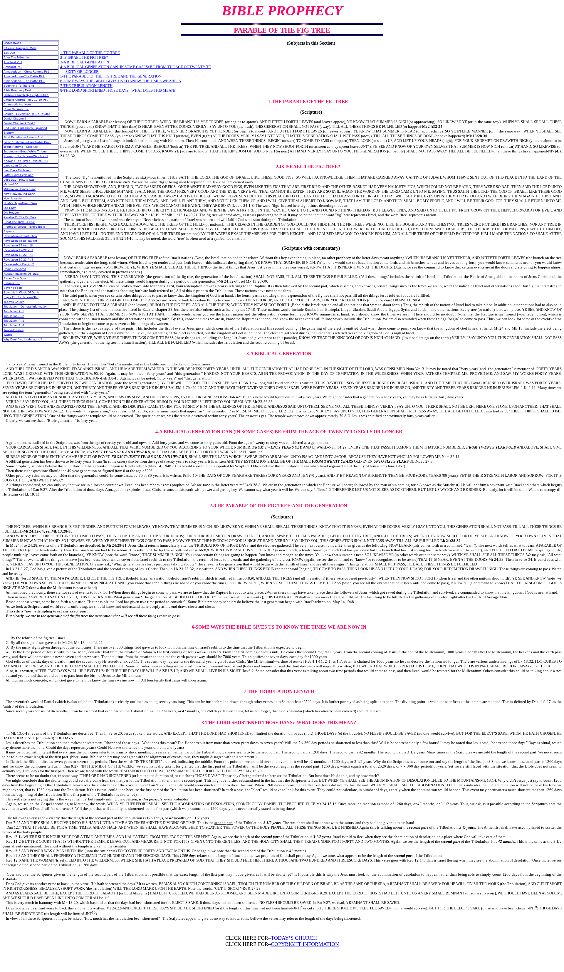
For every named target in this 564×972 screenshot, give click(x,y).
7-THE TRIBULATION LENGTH (86, 85)
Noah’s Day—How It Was (20, 203)
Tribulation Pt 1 (14, 311)
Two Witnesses (14, 330)
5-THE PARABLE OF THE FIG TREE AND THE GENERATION (110, 76)
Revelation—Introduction (20, 236)
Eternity (9, 132)
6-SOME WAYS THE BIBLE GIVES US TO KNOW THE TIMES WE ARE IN (120, 81)
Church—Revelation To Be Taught (27, 113)
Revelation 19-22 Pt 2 (18, 254)
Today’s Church (14, 301)
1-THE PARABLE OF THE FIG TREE (90, 53)
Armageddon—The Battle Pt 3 (24, 81)
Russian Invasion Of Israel (21, 273)
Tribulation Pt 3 (14, 320)
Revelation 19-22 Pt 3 (18, 259)
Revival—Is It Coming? (19, 264)
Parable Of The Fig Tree (20, 217)
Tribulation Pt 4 (14, 325)
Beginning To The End (19, 85)
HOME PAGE (12, 43)
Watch (8, 334)
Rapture (9, 231)
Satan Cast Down (15, 278)
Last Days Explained (17, 170)
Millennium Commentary (20, 189)
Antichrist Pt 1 (13, 62)
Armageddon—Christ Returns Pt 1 (27, 71)
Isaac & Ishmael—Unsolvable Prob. (27, 142)
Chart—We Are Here (17, 104)
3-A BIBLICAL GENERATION (84, 62)
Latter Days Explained (18, 175)
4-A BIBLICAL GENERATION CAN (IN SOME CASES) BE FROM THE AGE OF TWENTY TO (135, 67)
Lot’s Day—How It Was (19, 179)
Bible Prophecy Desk (18, 90)
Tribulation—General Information (26, 306)
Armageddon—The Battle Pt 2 (24, 76)
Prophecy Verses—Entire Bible (24, 226)
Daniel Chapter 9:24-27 (19, 123)
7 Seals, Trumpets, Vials (20, 48)
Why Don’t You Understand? (23, 339)
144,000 (9, 52)
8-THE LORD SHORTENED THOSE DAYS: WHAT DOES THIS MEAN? (118, 90)
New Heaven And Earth (19, 193)
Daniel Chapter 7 (15, 118)
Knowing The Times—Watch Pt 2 (26, 160)
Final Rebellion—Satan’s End (23, 137)
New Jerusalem (14, 198)
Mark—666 (11, 184)
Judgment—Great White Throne (25, 151)
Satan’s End (12, 283)
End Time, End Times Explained (25, 128)
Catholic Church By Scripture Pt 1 (26, 95)
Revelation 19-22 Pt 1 (18, 250)
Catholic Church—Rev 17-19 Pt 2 (26, 99)
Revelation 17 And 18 (18, 245)
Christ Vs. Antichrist (16, 109)
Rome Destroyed (15, 269)
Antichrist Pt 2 (13, 66)
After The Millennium (17, 57)
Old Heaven (12, 212)
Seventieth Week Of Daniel (22, 292)
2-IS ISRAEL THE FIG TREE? (84, 57)
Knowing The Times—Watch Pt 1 (26, 156)
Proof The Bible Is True (19, 222)
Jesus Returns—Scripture (21, 146)
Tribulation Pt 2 (14, 316)
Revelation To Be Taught (20, 240)
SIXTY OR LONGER (82, 71)
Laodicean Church (16, 165)
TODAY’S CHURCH (294, 938)
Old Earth (10, 207)
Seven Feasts (13, 287)
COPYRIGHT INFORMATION (305, 944)
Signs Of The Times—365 (21, 297)
